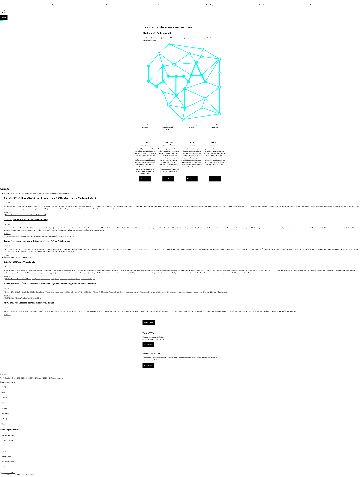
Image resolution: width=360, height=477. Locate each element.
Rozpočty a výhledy (7, 440)
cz (4, 10)
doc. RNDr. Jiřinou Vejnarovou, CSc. (153, 339)
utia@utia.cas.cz (58, 378)
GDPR (4, 451)
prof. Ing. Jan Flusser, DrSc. (170, 357)
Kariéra (4, 467)
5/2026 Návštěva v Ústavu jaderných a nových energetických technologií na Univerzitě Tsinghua (50, 283)
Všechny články (149, 322)
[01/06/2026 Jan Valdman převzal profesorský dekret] (22, 298)
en (4, 12)
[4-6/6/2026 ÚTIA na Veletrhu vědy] (17, 257)
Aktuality (261, 5)
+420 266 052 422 (30, 378)
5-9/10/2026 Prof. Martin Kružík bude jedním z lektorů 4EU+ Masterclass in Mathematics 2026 (50, 198)
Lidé (106, 5)
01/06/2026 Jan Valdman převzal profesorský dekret (29, 303)
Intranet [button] (4, 17)
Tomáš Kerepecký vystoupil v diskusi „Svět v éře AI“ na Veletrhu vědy (37, 241)
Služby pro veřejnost (8, 461)
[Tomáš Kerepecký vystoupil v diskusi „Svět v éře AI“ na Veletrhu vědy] (39, 236)
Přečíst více (7, 212)
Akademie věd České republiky (157, 33)
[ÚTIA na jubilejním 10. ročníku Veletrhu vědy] (25, 215)
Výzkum (54, 5)
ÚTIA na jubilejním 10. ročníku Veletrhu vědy (26, 219)
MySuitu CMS (25, 474)
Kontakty (313, 5)
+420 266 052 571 (47, 378)
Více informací (145, 179)
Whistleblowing (6, 456)
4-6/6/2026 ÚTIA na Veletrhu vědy (20, 262)
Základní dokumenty (8, 435)
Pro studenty (209, 5)
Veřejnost (156, 5)
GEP (3, 446)
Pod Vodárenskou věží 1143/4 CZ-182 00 (12, 378)
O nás (3, 5)
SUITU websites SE (11, 474)
